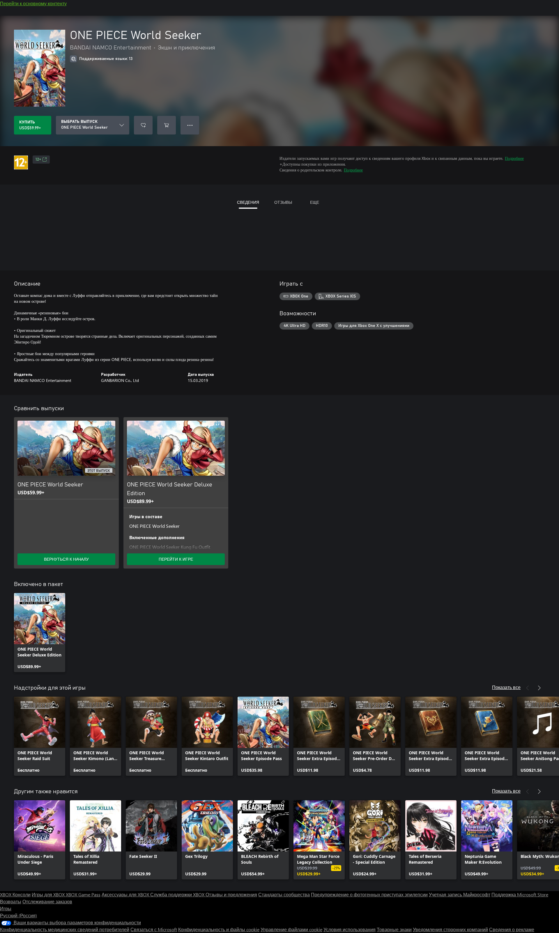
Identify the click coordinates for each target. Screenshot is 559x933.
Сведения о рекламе (511, 929)
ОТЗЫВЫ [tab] (283, 202)
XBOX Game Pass (83, 894)
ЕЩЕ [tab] (314, 202)
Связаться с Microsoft (153, 929)
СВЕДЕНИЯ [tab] (248, 202)
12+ (38, 159)
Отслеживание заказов (47, 901)
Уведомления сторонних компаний (450, 929)
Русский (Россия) (18, 915)
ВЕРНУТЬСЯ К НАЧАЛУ (66, 559)
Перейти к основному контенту (33, 3)
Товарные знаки (394, 929)
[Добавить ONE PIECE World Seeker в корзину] (166, 125)
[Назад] (527, 688)
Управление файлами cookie (291, 929)
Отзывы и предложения (231, 894)
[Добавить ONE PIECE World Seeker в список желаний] (143, 125)
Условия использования (349, 929)
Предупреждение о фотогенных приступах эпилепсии (369, 894)
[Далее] (539, 688)
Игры (5, 908)
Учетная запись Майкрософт (459, 894)
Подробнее (514, 158)
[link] (39, 632)
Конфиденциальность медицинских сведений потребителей (64, 929)
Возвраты (10, 901)
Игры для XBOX (49, 894)
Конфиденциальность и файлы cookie (218, 929)
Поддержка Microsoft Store (519, 894)
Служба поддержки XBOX (178, 894)
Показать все (506, 687)
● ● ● (190, 125)
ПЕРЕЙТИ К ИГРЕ (176, 559)
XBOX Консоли (15, 894)
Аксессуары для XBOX (126, 894)
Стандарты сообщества (284, 894)
